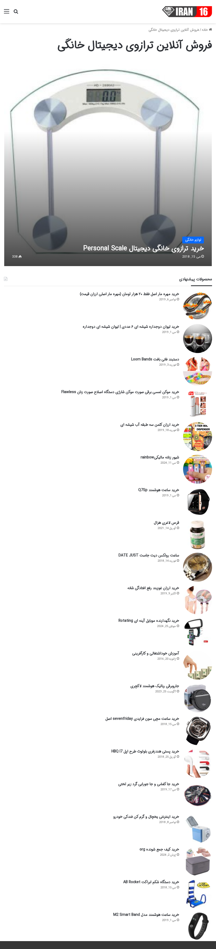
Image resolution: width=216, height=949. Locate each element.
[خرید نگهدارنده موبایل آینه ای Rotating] (197, 632)
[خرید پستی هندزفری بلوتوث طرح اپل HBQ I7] (197, 763)
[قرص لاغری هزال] (197, 534)
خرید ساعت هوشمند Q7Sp (158, 490)
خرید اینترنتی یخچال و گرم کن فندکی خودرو (146, 817)
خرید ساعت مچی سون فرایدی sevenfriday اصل (142, 719)
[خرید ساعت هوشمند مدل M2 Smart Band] (197, 926)
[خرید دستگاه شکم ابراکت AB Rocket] (197, 893)
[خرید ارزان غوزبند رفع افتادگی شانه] (197, 599)
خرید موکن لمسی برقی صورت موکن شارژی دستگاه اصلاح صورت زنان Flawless (120, 392)
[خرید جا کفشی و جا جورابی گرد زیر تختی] (197, 795)
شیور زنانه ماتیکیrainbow (160, 457)
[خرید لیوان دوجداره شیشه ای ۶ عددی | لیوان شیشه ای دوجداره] (197, 338)
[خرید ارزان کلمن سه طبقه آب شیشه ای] (197, 436)
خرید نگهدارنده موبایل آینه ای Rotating (149, 621)
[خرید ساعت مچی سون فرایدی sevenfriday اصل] (197, 730)
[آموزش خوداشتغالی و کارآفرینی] (197, 665)
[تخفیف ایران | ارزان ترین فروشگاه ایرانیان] (187, 11)
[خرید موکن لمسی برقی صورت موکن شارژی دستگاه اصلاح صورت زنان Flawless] (197, 403)
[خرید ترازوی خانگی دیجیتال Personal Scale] (108, 162)
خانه (205, 30)
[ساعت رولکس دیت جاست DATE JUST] (197, 567)
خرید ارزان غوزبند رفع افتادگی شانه (153, 588)
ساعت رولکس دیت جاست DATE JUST (149, 555)
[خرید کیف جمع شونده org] (197, 861)
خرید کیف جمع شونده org (159, 849)
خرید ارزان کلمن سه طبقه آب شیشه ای (149, 425)
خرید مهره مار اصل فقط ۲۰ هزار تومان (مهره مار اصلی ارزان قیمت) (129, 294)
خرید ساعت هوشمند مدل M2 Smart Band (146, 915)
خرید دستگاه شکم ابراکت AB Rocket (151, 882)
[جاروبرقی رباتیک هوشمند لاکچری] (197, 697)
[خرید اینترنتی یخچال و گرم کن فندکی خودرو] (197, 828)
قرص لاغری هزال (166, 523)
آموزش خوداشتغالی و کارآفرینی (155, 653)
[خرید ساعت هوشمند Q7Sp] (197, 501)
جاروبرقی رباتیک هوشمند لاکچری (154, 686)
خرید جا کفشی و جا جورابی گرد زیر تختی (148, 784)
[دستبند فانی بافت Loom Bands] (197, 371)
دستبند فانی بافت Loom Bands (155, 359)
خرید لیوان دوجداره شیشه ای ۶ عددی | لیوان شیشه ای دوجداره (131, 327)
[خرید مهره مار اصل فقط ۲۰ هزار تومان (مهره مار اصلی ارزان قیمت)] (197, 305)
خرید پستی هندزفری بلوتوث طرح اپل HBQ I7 (145, 751)
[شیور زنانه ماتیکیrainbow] (197, 469)
